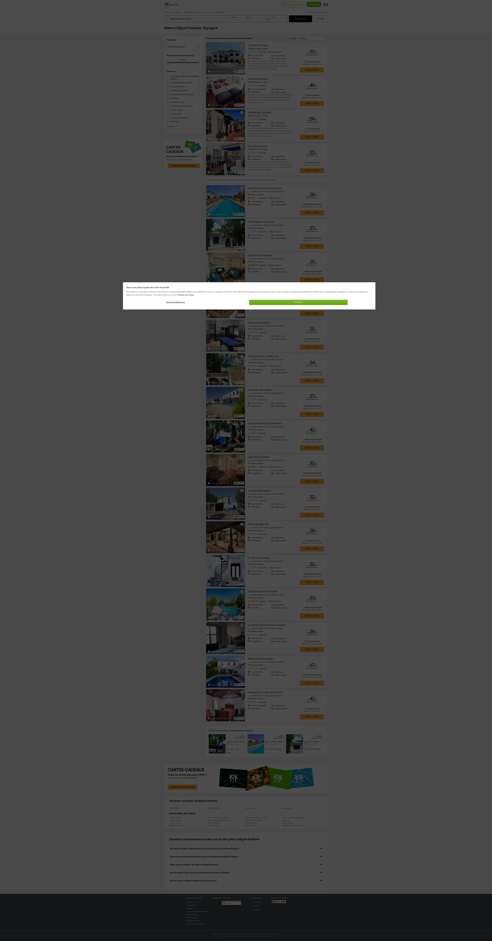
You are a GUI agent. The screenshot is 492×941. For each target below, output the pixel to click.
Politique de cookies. (185, 295)
